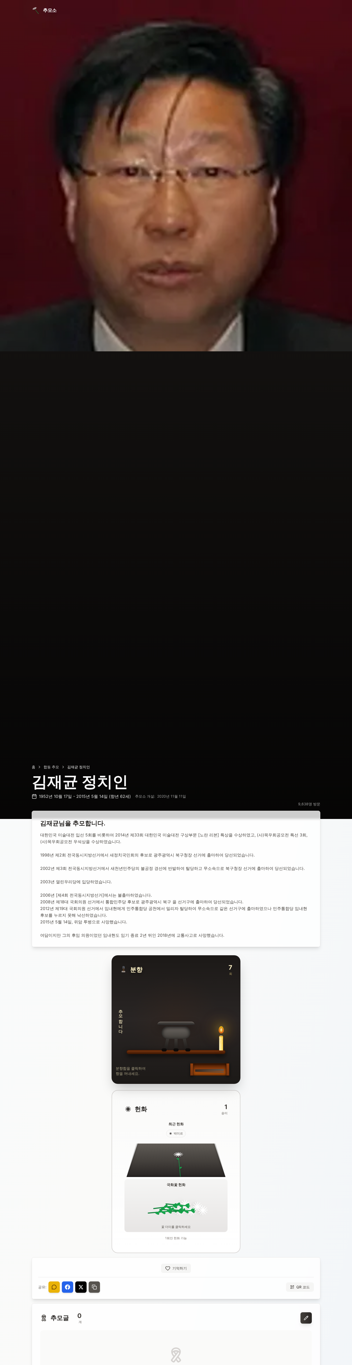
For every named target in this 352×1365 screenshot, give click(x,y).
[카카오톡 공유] (54, 1287)
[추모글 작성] (306, 1318)
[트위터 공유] (81, 1287)
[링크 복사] (94, 1287)
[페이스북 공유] (67, 1287)
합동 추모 (51, 767)
